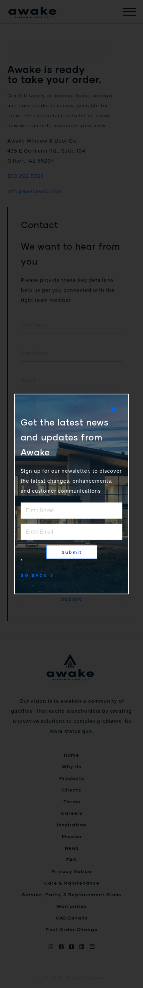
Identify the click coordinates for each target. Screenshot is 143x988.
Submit (72, 552)
